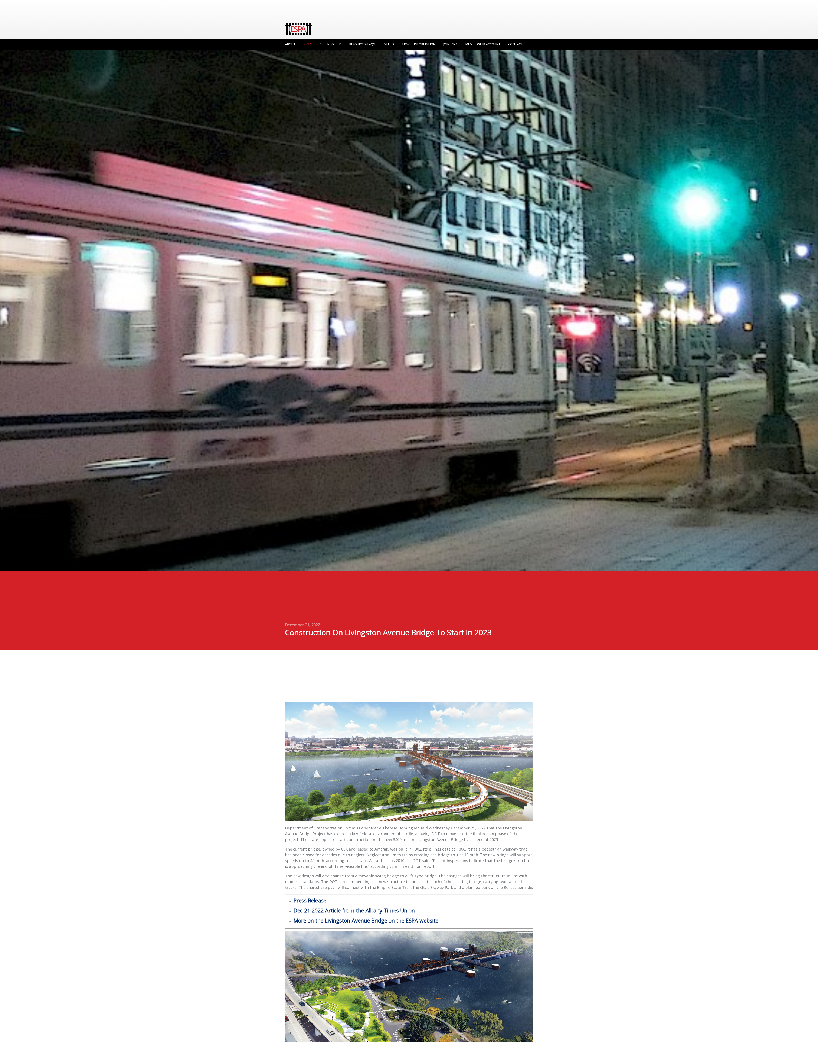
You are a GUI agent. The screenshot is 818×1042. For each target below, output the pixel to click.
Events (388, 44)
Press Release (310, 900)
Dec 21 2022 (354, 910)
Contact (515, 44)
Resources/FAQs (362, 44)
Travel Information (418, 44)
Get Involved (330, 44)
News (307, 44)
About (290, 44)
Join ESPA (450, 44)
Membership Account (483, 44)
